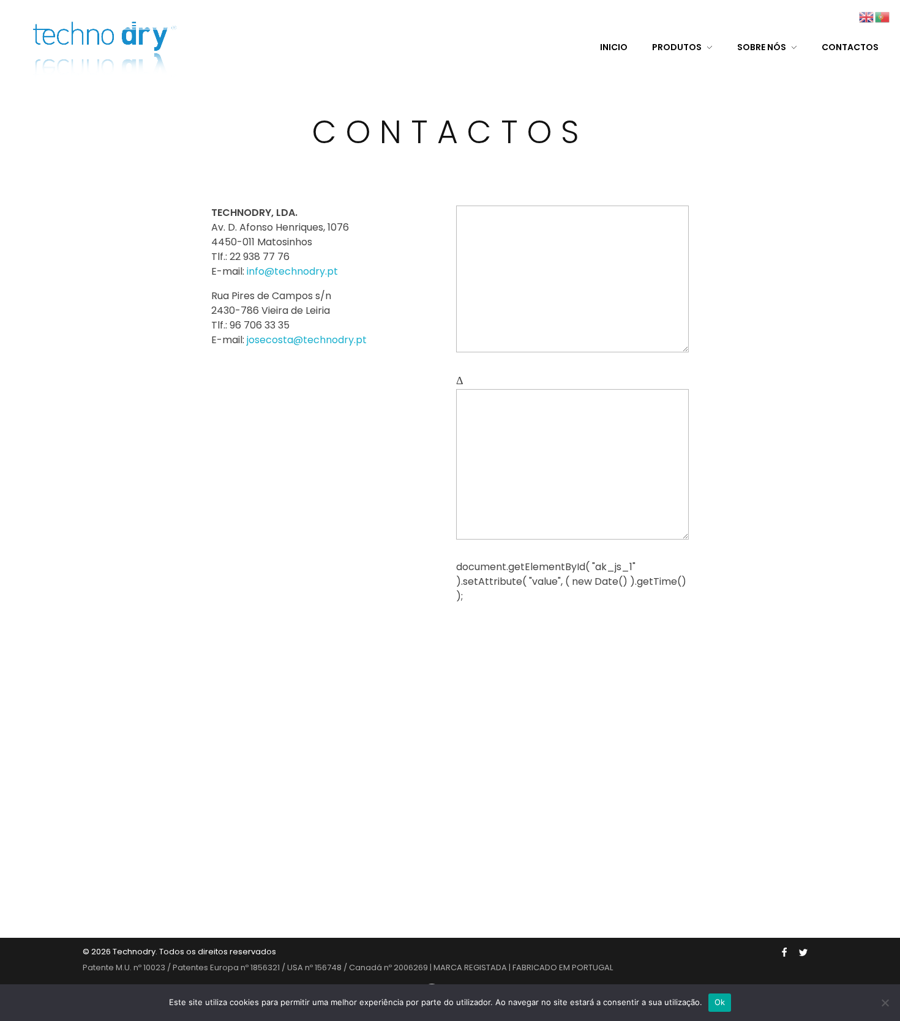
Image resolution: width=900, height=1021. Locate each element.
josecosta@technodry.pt (307, 340)
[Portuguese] (883, 16)
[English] (867, 16)
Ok (720, 1002)
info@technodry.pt (292, 271)
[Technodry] (108, 46)
